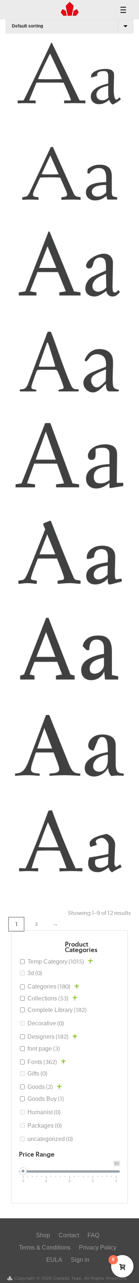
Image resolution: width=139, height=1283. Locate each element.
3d (34, 973)
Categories (48, 986)
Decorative (45, 1023)
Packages (44, 1125)
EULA (54, 1260)
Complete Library (57, 1009)
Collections (48, 998)
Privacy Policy (97, 1247)
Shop (43, 1235)
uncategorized (50, 1138)
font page (43, 1048)
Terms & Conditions (44, 1247)
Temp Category (55, 961)
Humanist (44, 1112)
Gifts (37, 1073)
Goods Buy (45, 1098)
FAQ (93, 1235)
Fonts (42, 1062)
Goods (40, 1086)
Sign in (80, 1260)
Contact (69, 1235)
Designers (48, 1036)
